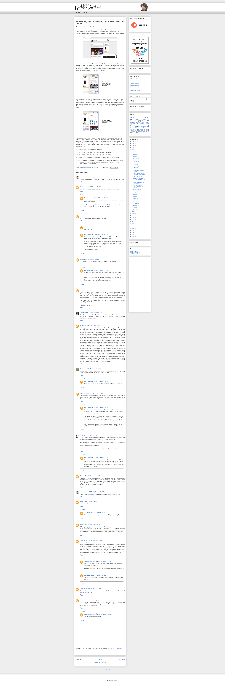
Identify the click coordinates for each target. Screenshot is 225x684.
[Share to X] (114, 168)
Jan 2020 (135, 209)
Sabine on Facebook (134, 83)
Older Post (121, 659)
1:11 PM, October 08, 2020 (94, 186)
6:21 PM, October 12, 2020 (101, 407)
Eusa (81, 435)
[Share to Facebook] (116, 168)
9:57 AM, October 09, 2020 (96, 227)
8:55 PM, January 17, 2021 (99, 575)
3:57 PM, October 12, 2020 (93, 476)
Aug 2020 (135, 196)
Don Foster (83, 368)
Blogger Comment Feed (135, 252)
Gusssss (86, 227)
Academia (136, 125)
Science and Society (140, 119)
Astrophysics (133, 121)
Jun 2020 (135, 200)
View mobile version (100, 663)
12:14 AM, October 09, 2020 (91, 216)
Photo (145, 130)
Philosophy (143, 126)
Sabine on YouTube (134, 81)
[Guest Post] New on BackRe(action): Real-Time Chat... (138, 186)
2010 (133, 228)
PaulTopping (83, 186)
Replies (84, 194)
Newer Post (79, 659)
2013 (133, 223)
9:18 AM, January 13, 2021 (95, 524)
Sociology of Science (135, 130)
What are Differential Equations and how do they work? (138, 190)
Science (132, 127)
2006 (133, 236)
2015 (133, 219)
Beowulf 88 (83, 476)
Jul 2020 (135, 198)
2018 (133, 213)
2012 (133, 225)
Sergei (81, 216)
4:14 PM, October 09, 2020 (95, 312)
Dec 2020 (135, 154)
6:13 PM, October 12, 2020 (101, 381)
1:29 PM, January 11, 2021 (95, 501)
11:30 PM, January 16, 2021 (94, 540)
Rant (148, 131)
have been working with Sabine (110, 30)
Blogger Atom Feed (134, 251)
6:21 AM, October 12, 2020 (97, 393)
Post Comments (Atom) (104, 669)
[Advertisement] (139, 284)
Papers (143, 121)
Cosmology (146, 125)
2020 (133, 152)
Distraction (140, 129)
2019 (133, 211)
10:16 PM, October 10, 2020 (92, 325)
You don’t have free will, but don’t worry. (138, 183)
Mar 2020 (135, 205)
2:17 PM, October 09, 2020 (96, 290)
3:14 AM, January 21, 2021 (105, 614)
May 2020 (135, 201)
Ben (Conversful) (88, 197)
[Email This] (111, 168)
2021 (133, 151)
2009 (133, 230)
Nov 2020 (135, 156)
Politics (133, 132)
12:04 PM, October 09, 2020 (101, 270)
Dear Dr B (140, 132)
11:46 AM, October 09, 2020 (101, 197)
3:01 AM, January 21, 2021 (95, 600)
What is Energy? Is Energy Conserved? (138, 160)
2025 (133, 143)
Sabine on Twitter (134, 78)
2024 (133, 145)
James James (83, 501)
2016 (133, 217)
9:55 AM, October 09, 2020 (92, 259)
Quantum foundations (143, 127)
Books (135, 126)
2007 (133, 234)
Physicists (132, 131)
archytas (82, 325)
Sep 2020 (135, 194)
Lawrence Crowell (85, 177)
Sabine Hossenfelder (90, 561)
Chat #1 (78, 152)
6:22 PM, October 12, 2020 (101, 457)
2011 (133, 226)
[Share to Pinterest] (117, 168)
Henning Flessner (85, 393)
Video (132, 117)
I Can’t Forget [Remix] (137, 176)
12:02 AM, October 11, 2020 (93, 368)
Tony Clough (83, 540)
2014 (133, 221)
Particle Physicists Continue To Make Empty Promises (139, 174)
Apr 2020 (135, 203)
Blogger (115, 680)
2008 (133, 232)
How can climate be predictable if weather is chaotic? (138, 170)
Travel (134, 129)
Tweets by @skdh (134, 71)
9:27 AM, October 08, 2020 (97, 177)
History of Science (141, 131)
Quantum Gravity (135, 122)
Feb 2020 (135, 207)
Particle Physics (144, 123)
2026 (133, 141)
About (85, 12)
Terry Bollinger (84, 312)
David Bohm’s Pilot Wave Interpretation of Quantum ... (139, 179)
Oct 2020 (135, 158)
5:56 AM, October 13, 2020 (97, 492)
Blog (107, 167)
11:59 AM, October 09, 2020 (101, 234)
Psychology (147, 132)
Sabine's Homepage (134, 85)
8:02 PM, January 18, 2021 (94, 588)
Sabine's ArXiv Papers (135, 90)
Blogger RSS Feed (134, 253)
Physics (146, 117)
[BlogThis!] (112, 168)
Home (78, 12)
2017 (133, 215)
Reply (81, 181)
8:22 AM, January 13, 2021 (99, 512)
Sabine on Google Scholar (135, 87)
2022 (133, 149)
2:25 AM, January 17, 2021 (105, 561)
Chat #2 (78, 154)
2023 (133, 147)
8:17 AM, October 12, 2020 (90, 435)
